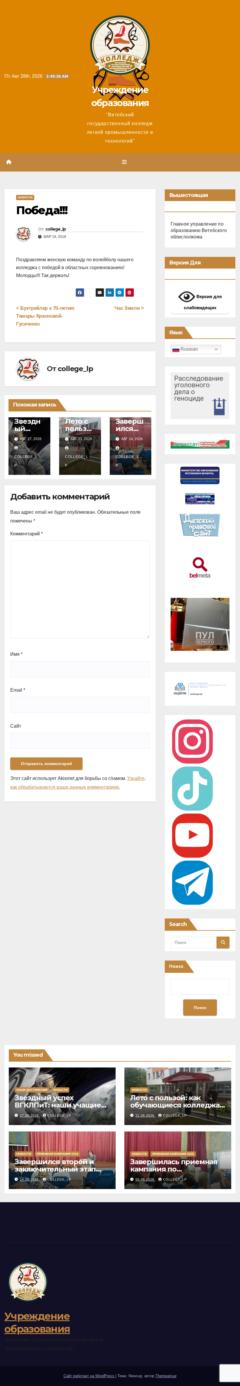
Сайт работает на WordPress (89, 1376)
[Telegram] (192, 882)
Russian (188, 349)
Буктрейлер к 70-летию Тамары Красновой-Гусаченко (45, 316)
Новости (25, 197)
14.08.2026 (30, 1179)
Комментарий (26, 533)
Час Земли (127, 308)
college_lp (55, 229)
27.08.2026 (30, 1115)
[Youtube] (192, 835)
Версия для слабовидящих (203, 302)
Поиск (176, 966)
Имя (16, 654)
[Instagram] (192, 741)
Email (17, 690)
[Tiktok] (192, 788)
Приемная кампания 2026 (57, 1153)
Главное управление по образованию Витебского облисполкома (199, 230)
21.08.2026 (145, 1115)
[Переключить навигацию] (124, 162)
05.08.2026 (145, 1179)
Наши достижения (31, 1089)
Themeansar (165, 1376)
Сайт (15, 726)
